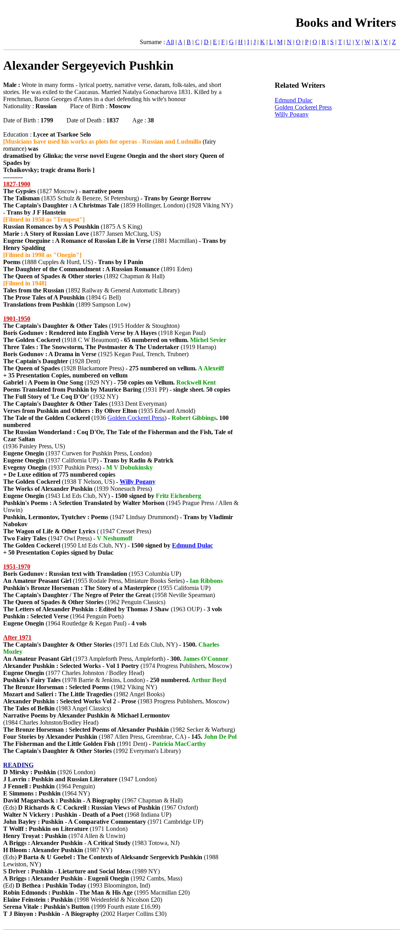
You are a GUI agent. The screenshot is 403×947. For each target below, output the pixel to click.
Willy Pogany (137, 481)
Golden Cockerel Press (136, 417)
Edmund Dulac (192, 545)
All (170, 42)
